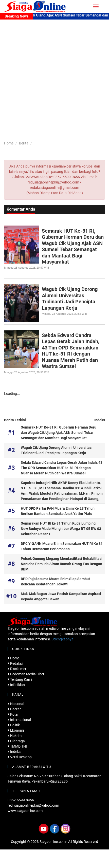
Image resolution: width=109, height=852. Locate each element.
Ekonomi (16, 730)
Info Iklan (17, 685)
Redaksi (16, 663)
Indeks (99, 420)
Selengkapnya (62, 639)
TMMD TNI (18, 746)
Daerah (15, 709)
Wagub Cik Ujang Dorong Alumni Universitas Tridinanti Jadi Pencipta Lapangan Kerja (70, 298)
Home (8, 143)
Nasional (16, 704)
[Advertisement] (54, 76)
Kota (13, 714)
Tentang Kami (20, 679)
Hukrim (15, 736)
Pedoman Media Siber (26, 674)
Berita (23, 143)
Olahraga (17, 741)
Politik (14, 725)
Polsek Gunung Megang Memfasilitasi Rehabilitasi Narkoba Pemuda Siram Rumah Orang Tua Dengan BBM (61, 564)
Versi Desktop (20, 757)
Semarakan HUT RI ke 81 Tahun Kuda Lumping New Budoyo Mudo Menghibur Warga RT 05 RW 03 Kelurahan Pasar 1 (61, 528)
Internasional (20, 720)
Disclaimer (17, 669)
